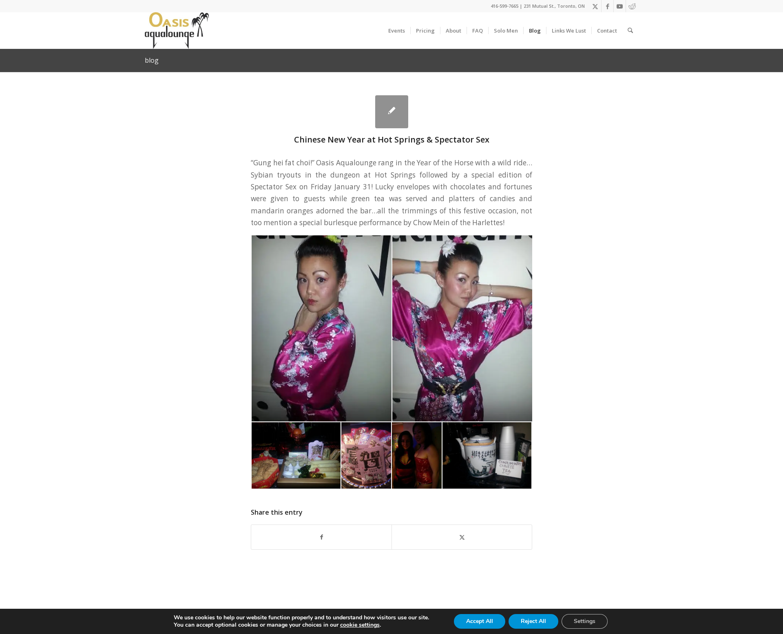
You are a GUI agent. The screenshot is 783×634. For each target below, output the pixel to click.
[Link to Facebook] (607, 6)
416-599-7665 (504, 6)
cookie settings (360, 625)
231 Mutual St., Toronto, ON (554, 6)
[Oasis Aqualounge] (177, 30)
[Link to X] (595, 6)
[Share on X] (462, 537)
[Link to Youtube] (620, 6)
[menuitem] (396, 30)
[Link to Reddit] (632, 6)
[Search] (630, 30)
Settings (584, 621)
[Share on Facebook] (321, 537)
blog (152, 60)
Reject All (533, 621)
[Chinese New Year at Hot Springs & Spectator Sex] (391, 111)
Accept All (479, 621)
